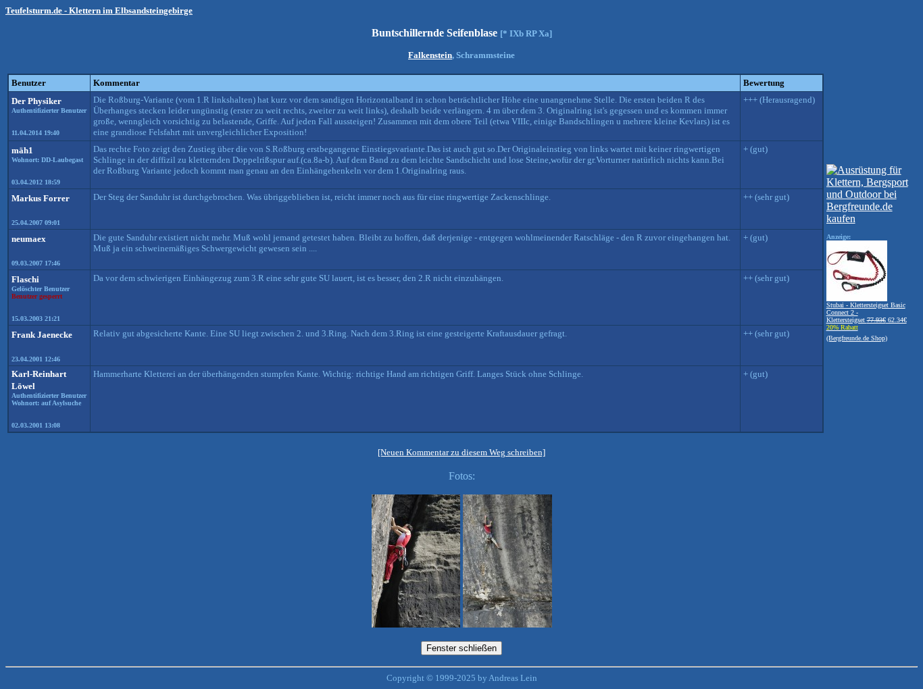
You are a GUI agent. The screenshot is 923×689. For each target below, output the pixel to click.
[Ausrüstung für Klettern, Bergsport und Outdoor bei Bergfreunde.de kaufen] (871, 218)
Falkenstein (430, 55)
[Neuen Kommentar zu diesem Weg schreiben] (461, 452)
